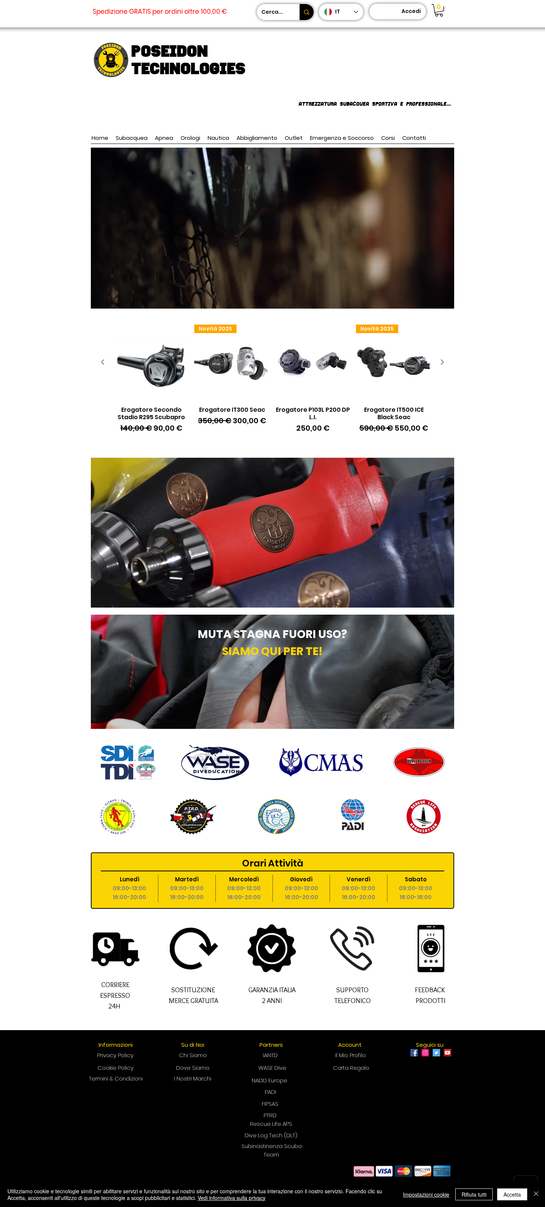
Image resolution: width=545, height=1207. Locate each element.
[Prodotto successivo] (442, 362)
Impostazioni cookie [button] (426, 1194)
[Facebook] (414, 1052)
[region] (272, 672)
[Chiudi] (536, 1194)
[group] (272, 382)
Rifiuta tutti (474, 1194)
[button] (439, 10)
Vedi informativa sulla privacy (231, 1197)
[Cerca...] (307, 12)
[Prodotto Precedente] (102, 362)
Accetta (512, 1194)
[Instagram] (425, 1052)
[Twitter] (436, 1052)
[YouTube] (447, 1052)
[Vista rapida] (151, 362)
